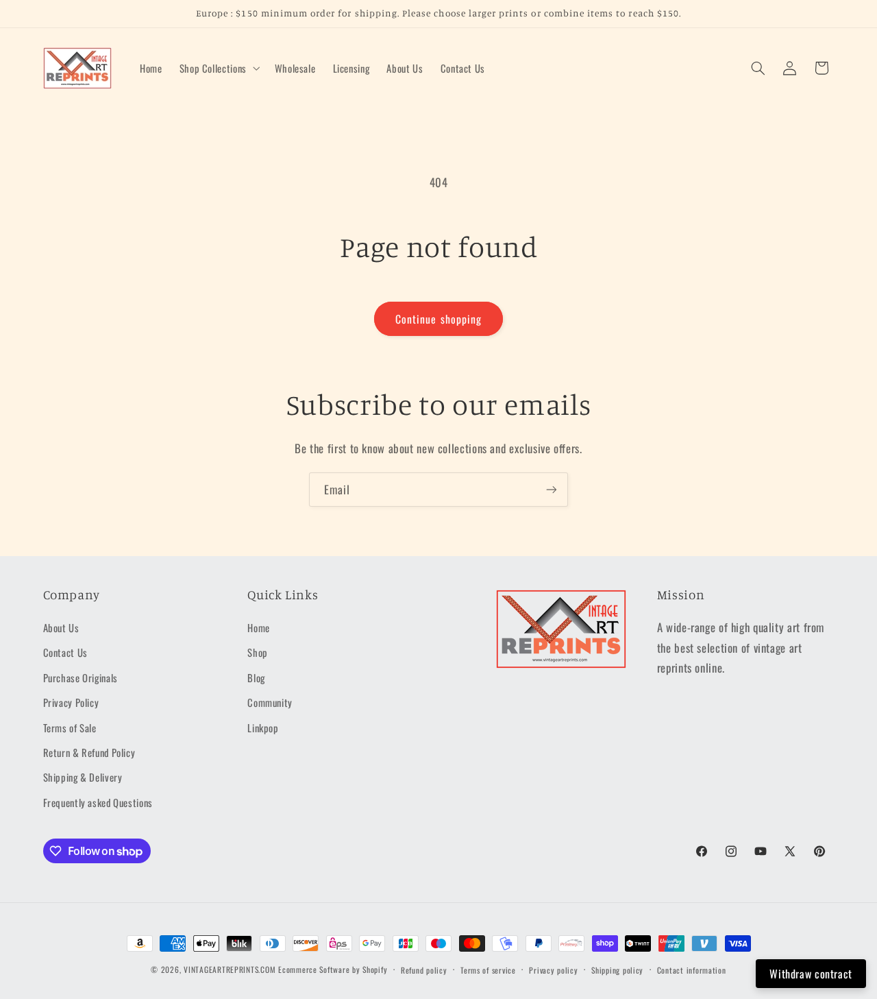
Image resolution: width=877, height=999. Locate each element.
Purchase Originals (80, 677)
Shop (257, 652)
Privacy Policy (71, 702)
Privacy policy (553, 970)
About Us (61, 627)
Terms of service (488, 970)
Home (258, 627)
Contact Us (65, 652)
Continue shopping (438, 319)
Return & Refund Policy (89, 752)
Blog (256, 677)
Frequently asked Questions (98, 802)
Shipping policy (617, 970)
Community (270, 702)
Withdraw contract (810, 973)
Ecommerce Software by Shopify (332, 969)
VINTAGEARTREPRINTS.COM (229, 969)
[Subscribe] (551, 489)
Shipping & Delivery (83, 776)
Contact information (691, 970)
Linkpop (262, 727)
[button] (218, 68)
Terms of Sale (70, 727)
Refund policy (424, 970)
